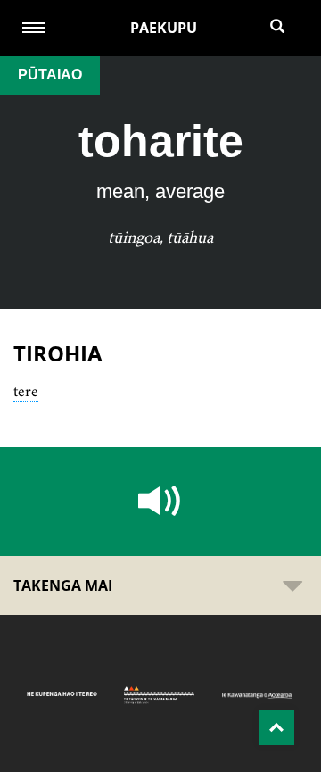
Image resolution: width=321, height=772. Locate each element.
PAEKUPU (163, 27)
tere (25, 391)
